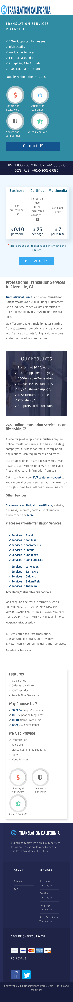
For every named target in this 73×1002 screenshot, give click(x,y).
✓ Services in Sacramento (25, 545)
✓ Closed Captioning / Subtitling (27, 749)
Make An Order (36, 261)
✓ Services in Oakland (22, 576)
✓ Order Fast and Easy (21, 685)
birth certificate (42, 505)
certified (25, 505)
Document (12, 505)
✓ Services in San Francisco (26, 560)
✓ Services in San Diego (23, 555)
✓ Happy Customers (26, 710)
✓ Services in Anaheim (23, 586)
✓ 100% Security (18, 690)
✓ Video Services (18, 759)
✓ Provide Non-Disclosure (24, 695)
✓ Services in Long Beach (24, 567)
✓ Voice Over (16, 744)
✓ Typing (14, 754)
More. (30, 515)
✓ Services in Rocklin (22, 535)
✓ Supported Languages (26, 715)
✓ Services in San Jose (22, 540)
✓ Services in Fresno (21, 550)
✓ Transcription (18, 740)
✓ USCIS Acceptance (24, 725)
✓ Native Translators (25, 720)
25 (37, 231)
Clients (18, 881)
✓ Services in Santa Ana (23, 572)
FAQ (16, 889)
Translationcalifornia (19, 297)
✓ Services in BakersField (24, 581)
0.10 (17, 231)
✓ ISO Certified (17, 680)
